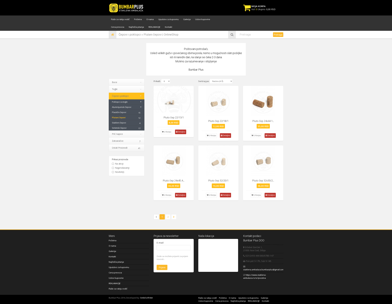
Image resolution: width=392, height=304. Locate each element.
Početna (138, 19)
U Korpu (167, 131)
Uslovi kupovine (202, 19)
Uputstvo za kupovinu (168, 19)
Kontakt (168, 27)
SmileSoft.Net (146, 297)
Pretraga (278, 35)
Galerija (187, 19)
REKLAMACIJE (154, 27)
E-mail (160, 242)
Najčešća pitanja (136, 27)
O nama (150, 19)
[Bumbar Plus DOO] (127, 8)
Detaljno (181, 131)
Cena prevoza (117, 27)
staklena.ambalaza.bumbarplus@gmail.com (263, 269)
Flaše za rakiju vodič (120, 19)
